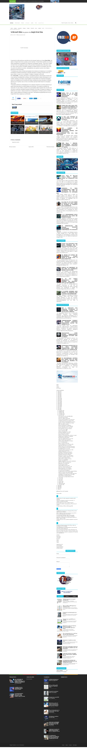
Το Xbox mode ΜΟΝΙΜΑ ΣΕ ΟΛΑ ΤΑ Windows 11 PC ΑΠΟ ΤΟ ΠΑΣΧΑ (69, 118)
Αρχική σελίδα (31, 146)
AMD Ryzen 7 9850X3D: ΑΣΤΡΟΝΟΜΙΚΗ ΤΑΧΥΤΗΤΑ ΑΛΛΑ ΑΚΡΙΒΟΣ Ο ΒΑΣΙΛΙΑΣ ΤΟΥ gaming (69, 145)
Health (58, 541)
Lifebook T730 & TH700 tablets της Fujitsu (65, 440)
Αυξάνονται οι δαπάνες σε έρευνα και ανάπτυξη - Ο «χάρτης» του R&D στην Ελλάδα (66, 501)
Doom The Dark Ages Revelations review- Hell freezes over (67, 529)
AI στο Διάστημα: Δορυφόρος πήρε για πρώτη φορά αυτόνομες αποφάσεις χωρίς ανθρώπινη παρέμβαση (66, 516)
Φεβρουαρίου (61, 483)
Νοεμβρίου (60, 411)
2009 (59, 485)
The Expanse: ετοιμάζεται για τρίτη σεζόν (53, 717)
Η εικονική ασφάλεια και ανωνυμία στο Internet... (66, 447)
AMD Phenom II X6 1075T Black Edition (65, 453)
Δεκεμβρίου (61, 410)
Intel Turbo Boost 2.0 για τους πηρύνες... (65, 428)
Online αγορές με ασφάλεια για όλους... (65, 458)
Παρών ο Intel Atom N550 (62, 430)
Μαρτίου (60, 482)
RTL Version (59, 388)
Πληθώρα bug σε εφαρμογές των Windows (65, 436)
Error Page (75, 745)
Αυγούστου (61, 415)
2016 (59, 402)
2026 (59, 391)
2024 (59, 393)
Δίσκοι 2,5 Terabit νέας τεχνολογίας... (64, 439)
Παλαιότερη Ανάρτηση (50, 146)
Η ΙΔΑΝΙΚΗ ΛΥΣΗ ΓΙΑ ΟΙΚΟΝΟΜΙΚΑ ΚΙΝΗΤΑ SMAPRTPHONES (19, 688)
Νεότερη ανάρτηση (12, 146)
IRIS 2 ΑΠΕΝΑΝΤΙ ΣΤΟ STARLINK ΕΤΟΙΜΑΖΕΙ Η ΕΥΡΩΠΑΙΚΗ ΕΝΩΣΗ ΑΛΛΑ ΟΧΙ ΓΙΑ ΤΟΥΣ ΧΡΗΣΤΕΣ (69, 309)
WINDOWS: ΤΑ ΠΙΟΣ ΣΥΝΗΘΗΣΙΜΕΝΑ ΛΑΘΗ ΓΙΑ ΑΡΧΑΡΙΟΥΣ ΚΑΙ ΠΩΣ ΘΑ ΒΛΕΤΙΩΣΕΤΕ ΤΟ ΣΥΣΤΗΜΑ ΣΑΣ (67, 191)
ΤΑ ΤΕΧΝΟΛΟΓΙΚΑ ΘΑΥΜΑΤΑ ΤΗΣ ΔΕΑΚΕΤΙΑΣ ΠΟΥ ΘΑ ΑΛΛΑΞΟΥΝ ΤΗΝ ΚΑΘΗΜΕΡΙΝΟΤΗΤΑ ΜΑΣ (54, 737)
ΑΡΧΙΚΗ (11, 23)
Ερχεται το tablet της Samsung (63, 443)
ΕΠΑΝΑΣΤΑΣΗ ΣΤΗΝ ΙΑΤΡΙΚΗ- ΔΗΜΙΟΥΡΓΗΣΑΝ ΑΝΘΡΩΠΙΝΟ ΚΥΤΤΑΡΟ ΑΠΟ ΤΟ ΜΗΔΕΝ (69, 334)
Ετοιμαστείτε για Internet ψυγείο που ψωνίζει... (53, 692)
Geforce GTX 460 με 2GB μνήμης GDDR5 (65, 472)
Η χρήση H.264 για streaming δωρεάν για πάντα (66, 421)
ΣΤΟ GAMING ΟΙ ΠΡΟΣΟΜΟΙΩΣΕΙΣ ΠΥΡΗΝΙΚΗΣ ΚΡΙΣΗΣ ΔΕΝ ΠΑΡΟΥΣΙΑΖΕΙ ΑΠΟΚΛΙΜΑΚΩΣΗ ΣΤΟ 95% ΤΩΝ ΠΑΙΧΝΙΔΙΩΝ (67, 131)
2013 (59, 406)
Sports (58, 539)
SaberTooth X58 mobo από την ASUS (64, 445)
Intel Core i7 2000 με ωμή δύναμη (64, 418)
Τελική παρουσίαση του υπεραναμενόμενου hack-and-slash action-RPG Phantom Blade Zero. (67, 528)
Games (32, 23)
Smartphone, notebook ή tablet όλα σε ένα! (65, 456)
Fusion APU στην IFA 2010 (63, 417)
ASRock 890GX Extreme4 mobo (64, 465)
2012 (59, 407)
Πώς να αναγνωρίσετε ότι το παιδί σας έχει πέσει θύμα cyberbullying (54, 711)
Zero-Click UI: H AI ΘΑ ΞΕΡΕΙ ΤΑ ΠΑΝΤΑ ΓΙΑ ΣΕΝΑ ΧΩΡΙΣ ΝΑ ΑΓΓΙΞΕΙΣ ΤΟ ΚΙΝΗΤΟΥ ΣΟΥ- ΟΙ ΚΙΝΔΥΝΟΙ (69, 203)
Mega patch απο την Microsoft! (63, 463)
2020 (59, 398)
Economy (58, 538)
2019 (59, 399)
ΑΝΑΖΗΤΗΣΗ (41, 23)
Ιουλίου (60, 477)
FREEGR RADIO (17, 23)
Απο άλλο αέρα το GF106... (63, 464)
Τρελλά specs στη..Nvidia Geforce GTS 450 (66, 476)
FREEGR (22, 23)
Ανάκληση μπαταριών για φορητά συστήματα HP (53, 680)
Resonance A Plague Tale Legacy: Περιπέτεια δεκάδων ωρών (67, 530)
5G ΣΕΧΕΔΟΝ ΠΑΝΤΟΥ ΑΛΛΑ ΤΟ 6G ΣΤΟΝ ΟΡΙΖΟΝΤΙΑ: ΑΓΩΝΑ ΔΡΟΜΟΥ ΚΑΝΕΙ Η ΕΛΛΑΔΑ (20, 695)
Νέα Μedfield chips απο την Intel (64, 448)
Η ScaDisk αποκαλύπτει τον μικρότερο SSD (66, 420)
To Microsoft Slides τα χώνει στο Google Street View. (67, 473)
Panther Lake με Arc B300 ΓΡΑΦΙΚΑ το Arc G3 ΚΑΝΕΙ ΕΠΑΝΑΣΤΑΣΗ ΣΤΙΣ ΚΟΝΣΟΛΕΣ (69, 94)
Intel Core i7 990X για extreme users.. (64, 462)
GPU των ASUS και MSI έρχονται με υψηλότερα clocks (53, 686)
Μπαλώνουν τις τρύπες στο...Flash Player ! (65, 455)
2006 (59, 489)
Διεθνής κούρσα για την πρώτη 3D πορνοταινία (66, 446)
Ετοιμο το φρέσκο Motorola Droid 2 (64, 457)
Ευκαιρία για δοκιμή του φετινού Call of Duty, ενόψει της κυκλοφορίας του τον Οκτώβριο (66, 526)
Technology (58, 537)
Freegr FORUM (59, 545)
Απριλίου (60, 481)
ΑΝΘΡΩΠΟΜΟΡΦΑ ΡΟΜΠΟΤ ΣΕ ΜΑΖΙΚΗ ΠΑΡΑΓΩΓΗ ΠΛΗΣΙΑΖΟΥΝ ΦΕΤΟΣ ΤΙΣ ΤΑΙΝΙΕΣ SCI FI (69, 322)
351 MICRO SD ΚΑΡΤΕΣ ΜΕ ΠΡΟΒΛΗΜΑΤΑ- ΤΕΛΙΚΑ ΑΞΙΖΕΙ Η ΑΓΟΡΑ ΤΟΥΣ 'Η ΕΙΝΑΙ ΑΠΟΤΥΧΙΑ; (30, 1)
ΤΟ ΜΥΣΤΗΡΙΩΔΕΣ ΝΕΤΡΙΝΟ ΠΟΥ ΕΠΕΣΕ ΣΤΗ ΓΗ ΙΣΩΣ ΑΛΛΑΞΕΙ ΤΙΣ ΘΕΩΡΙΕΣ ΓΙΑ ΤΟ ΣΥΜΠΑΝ (69, 360)
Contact (70, 745)
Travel (58, 542)
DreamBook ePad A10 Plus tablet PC (64, 454)
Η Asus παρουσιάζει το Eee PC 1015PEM (65, 426)
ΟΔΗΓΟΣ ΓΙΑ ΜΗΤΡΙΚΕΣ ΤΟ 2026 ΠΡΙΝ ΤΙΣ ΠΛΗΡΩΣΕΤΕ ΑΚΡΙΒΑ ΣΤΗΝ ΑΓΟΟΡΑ (69, 269)
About (58, 385)
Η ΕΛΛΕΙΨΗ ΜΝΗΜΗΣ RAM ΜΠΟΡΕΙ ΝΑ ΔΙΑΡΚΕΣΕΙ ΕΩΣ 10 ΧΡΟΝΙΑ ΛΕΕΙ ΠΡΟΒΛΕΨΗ (69, 292)
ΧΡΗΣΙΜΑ (27, 23)
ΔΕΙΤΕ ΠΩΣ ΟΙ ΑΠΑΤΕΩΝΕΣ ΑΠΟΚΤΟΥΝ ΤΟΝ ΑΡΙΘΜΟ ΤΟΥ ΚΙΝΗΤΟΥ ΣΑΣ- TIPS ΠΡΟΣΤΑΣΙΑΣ (54, 723)
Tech (36, 23)
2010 (59, 409)
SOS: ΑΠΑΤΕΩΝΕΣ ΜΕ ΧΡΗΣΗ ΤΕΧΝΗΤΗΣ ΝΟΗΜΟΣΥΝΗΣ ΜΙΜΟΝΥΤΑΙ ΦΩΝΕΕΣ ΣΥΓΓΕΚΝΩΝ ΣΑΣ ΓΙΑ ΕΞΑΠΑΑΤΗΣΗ (20, 681)
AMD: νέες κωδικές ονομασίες (63, 424)
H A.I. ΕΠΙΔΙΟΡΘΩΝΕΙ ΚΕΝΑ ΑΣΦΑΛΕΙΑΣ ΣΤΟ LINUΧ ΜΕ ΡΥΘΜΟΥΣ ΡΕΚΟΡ (69, 216)
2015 (59, 403)
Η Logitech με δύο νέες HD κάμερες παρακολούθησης (67, 471)
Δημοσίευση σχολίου (15, 142)
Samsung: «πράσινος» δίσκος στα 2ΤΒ (65, 466)
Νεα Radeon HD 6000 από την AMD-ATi (65, 452)
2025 (59, 392)
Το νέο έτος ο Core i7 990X (63, 429)
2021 (59, 397)
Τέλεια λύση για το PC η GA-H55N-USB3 (65, 416)
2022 (59, 396)
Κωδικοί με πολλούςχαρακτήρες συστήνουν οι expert (67, 435)
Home (58, 384)
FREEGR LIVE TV (60, 544)
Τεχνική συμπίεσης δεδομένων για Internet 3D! (66, 419)
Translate (64, 671)
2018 (59, 400)
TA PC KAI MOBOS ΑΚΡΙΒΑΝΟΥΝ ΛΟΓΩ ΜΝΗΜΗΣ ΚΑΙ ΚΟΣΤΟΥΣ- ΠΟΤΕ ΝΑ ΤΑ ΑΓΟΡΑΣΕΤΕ (69, 280)
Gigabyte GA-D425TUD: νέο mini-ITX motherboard (67, 461)
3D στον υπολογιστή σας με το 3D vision (65, 427)
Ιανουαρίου (61, 484)
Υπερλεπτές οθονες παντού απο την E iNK (65, 449)
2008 (59, 486)
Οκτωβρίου (61, 412)
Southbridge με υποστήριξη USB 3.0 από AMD (66, 474)
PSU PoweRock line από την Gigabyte (65, 468)
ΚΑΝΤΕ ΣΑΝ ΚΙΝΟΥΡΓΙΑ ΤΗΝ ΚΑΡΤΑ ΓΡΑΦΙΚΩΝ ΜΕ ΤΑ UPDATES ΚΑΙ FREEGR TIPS (69, 245)
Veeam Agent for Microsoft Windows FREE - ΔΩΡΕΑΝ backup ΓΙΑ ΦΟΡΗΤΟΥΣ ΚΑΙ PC (69, 177)
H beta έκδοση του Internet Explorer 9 (64, 475)
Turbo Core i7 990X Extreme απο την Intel (65, 438)
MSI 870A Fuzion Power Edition (63, 437)
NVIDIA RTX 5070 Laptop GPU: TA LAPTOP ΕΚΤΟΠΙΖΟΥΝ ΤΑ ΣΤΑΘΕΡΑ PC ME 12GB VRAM (69, 107)
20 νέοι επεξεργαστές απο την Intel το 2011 (65, 444)
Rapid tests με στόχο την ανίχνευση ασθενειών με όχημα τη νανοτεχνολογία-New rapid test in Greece (54, 704)
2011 (59, 408)
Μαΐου (60, 480)
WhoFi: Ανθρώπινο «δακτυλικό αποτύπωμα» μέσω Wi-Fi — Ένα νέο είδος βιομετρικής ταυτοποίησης (67, 513)
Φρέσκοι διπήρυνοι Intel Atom (63, 434)
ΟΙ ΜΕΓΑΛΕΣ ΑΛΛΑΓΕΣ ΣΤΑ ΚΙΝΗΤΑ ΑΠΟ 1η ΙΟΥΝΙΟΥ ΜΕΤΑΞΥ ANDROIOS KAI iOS (54, 730)
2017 (59, 401)
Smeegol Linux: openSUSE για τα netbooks (54, 698)
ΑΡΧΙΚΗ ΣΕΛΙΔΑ (59, 548)
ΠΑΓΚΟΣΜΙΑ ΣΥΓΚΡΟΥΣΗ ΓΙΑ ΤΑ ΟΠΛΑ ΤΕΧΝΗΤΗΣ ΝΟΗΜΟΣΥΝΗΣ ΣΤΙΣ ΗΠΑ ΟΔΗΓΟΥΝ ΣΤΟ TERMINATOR (69, 347)
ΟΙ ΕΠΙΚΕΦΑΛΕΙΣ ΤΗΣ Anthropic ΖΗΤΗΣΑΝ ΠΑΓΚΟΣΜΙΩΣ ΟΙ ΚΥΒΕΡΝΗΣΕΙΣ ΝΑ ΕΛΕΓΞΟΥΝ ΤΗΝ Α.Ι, (67, 228)
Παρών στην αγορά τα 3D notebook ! (64, 467)
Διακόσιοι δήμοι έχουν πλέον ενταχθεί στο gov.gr (65, 502)
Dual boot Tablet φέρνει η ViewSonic (64, 425)
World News (59, 536)
